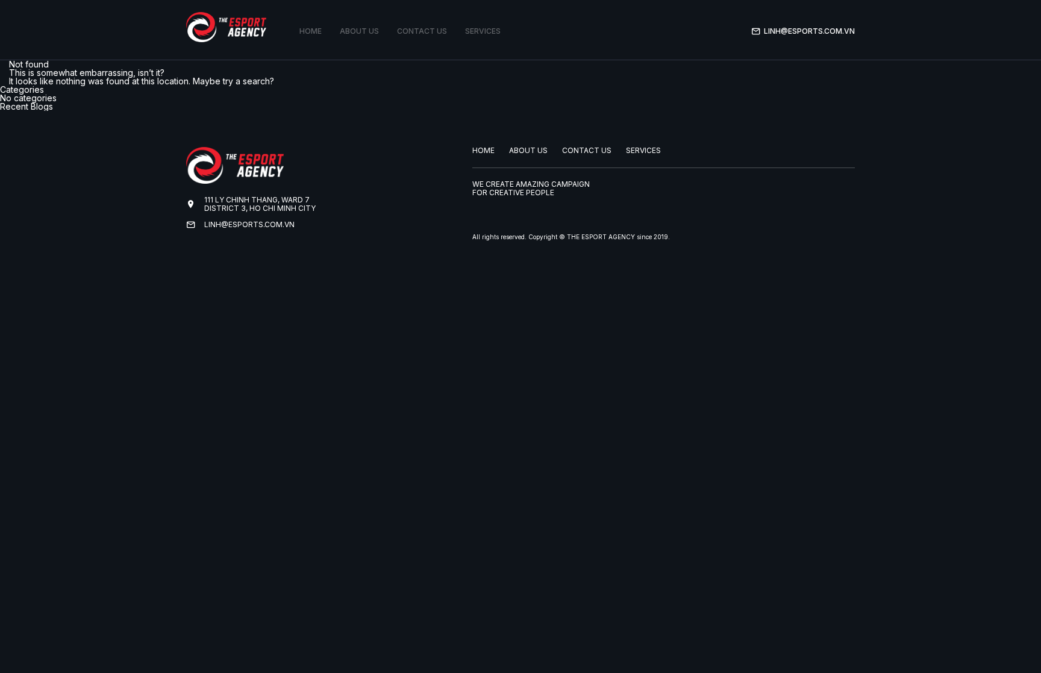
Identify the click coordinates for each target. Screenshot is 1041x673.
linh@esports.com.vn (809, 31)
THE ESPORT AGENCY (601, 236)
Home (310, 31)
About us (359, 31)
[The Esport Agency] (226, 27)
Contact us (422, 31)
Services (483, 31)
